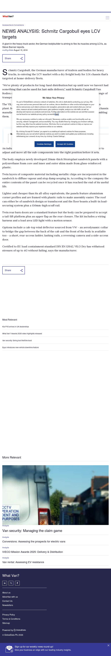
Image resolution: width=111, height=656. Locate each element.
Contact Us (7, 600)
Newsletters (7, 605)
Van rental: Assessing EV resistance (23, 562)
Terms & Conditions (11, 618)
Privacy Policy (8, 614)
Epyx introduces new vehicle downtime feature (20, 347)
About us (6, 592)
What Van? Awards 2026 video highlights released (22, 333)
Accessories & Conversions (13, 25)
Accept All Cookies (65, 144)
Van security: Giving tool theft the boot (17, 340)
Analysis (5, 525)
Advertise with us (10, 596)
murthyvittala (7, 50)
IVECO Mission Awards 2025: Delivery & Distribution (32, 552)
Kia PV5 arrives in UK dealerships (15, 326)
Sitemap (6, 623)
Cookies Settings (44, 144)
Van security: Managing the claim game (32, 530)
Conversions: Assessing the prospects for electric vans (33, 541)
